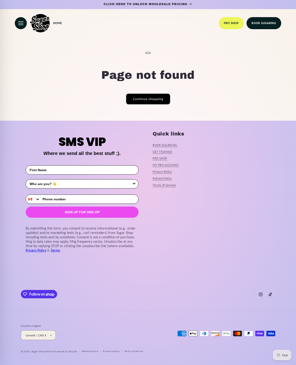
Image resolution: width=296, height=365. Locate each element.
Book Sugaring (264, 23)
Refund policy (90, 351)
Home (57, 23)
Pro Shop (231, 23)
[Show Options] (134, 183)
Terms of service (133, 351)
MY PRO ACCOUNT (166, 165)
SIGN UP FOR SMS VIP (82, 212)
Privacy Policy (36, 250)
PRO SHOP (160, 158)
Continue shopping (148, 99)
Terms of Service (164, 185)
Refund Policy (162, 178)
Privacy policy (111, 351)
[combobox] (81, 183)
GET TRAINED (162, 152)
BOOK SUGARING (165, 145)
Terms (55, 250)
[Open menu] (21, 23)
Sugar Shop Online (42, 351)
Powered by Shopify (65, 351)
